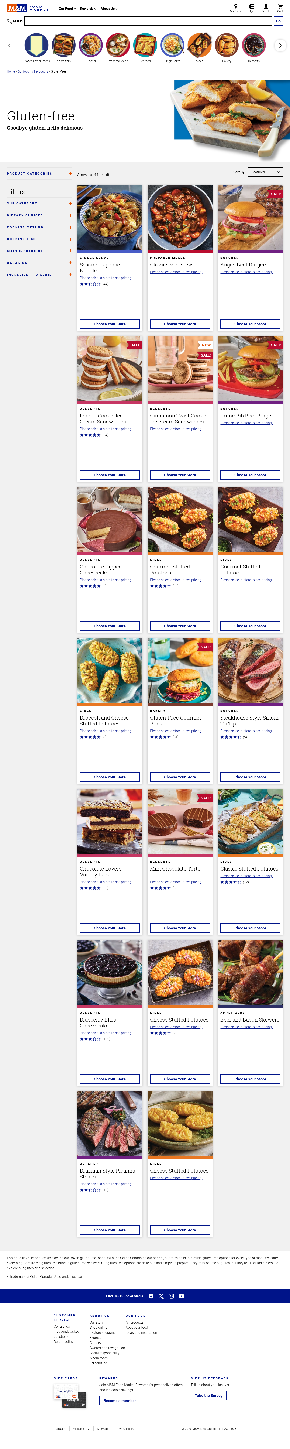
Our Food (66, 8)
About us (100, 1316)
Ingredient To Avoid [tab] (29, 275)
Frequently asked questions (66, 1334)
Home (11, 71)
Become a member (120, 1400)
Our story (96, 1322)
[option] (36, 47)
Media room (99, 1358)
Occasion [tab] (17, 263)
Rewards (87, 8)
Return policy (63, 1341)
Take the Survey (208, 1395)
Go (278, 20)
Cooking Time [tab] (22, 239)
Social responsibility (105, 1353)
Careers (95, 1342)
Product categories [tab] (29, 173)
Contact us (62, 1326)
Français (59, 1429)
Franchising (98, 1363)
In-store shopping (103, 1332)
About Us (108, 8)
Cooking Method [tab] (25, 227)
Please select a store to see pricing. (106, 277)
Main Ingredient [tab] (25, 251)
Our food (23, 71)
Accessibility (81, 1429)
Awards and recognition (107, 1347)
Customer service (65, 1317)
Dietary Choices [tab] (25, 215)
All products (40, 71)
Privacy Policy (125, 1429)
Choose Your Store (110, 323)
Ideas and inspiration (141, 1332)
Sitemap (102, 1429)
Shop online (98, 1327)
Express (95, 1337)
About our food (137, 1327)
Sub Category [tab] (22, 203)
